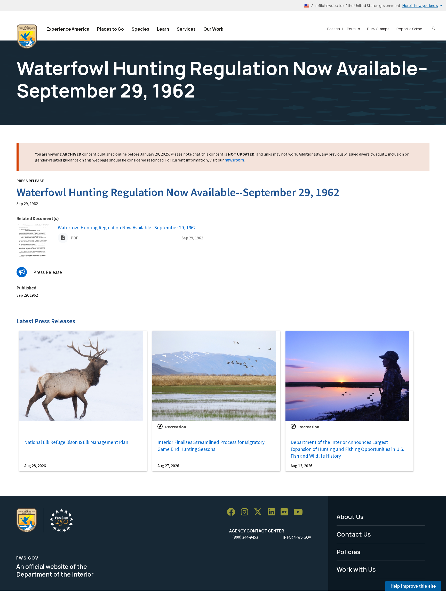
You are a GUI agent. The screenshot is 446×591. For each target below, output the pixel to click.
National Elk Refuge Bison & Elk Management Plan (76, 442)
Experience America (67, 29)
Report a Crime (409, 28)
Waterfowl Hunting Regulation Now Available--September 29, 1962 (127, 227)
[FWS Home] (27, 36)
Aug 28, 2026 (35, 465)
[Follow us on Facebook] (233, 512)
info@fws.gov (297, 537)
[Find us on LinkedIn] (273, 512)
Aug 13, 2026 (301, 465)
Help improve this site (413, 586)
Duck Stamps (378, 28)
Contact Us (354, 534)
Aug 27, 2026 (168, 465)
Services (186, 29)
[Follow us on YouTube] (299, 512)
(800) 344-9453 (245, 537)
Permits (353, 28)
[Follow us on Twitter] (260, 512)
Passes (333, 28)
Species (140, 29)
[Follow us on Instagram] (246, 512)
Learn (163, 29)
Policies (349, 551)
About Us (350, 516)
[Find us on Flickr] (286, 512)
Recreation (175, 426)
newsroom (234, 160)
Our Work (213, 29)
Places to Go (110, 29)
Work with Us (356, 569)
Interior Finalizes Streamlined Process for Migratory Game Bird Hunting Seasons (211, 445)
